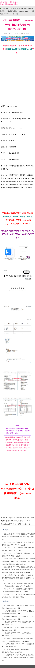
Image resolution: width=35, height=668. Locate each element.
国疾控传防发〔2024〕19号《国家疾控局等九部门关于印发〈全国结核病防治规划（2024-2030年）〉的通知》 (18, 536)
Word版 (24, 524)
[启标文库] (17, 41)
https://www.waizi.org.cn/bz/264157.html (21, 517)
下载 (28, 524)
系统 (21, 521)
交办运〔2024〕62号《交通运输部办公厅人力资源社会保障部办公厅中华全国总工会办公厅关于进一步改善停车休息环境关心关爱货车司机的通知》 (18, 561)
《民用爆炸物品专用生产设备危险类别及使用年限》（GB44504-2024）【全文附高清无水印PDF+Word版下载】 (18, 657)
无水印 (9, 524)
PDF (14, 524)
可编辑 (18, 524)
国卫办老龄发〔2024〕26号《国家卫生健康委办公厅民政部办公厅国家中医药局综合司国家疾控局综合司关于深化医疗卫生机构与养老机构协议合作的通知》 (18, 569)
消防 (12, 521)
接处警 (16, 521)
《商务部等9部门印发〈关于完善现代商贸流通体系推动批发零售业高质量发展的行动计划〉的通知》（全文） (18, 577)
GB (25, 521)
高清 (4, 524)
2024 (28, 521)
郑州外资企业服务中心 (18, 8)
